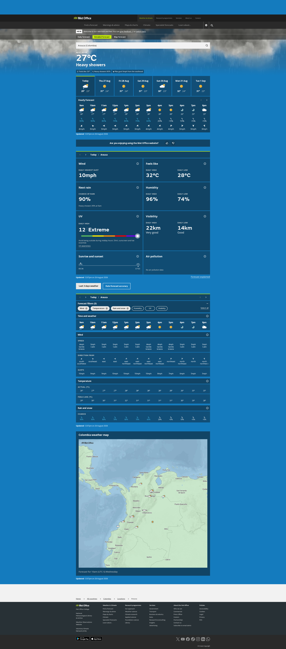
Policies (202, 605)
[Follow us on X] (178, 638)
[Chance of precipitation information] (137, 187)
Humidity (138, 308)
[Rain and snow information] (207, 408)
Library (127, 623)
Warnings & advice (111, 25)
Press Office (178, 614)
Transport (152, 612)
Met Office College (82, 609)
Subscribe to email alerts (182, 625)
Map (120, 37)
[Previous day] (80, 154)
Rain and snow (118, 308)
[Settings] (206, 25)
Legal (201, 614)
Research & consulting (157, 620)
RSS (200, 620)
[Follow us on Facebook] (188, 638)
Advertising (153, 625)
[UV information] (137, 216)
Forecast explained (200, 276)
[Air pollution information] (204, 256)
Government (153, 609)
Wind (81, 308)
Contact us (177, 623)
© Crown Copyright (204, 646)
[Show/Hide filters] (207, 303)
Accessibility (203, 609)
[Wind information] (207, 334)
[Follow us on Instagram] (198, 638)
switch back (141, 31)
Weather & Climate (110, 605)
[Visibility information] (204, 216)
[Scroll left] (201, 100)
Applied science (130, 617)
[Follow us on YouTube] (183, 638)
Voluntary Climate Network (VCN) (82, 630)
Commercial (178, 612)
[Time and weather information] (207, 316)
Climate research (131, 614)
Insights (152, 623)
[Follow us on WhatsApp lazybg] (208, 638)
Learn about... (185, 25)
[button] (140, 484)
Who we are (178, 609)
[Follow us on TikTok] (193, 638)
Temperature (97, 308)
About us (188, 18)
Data (151, 617)
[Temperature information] (207, 381)
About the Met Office (181, 605)
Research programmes (164, 18)
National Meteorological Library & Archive (84, 615)
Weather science (131, 612)
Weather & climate (146, 18)
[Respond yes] (167, 143)
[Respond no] (173, 143)
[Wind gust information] (137, 163)
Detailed (102, 37)
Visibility (162, 308)
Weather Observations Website (84, 623)
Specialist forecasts (164, 25)
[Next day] (86, 154)
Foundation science (132, 620)
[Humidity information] (204, 187)
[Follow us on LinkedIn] (203, 638)
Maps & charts (131, 25)
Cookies (202, 612)
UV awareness (85, 246)
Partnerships (178, 620)
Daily (84, 37)
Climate (146, 25)
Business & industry (156, 614)
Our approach (130, 609)
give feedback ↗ (126, 31)
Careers (198, 18)
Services (179, 18)
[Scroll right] (207, 100)
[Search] (205, 44)
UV (150, 308)
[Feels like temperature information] (204, 163)
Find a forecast (91, 25)
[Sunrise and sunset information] (137, 256)
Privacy (202, 617)
